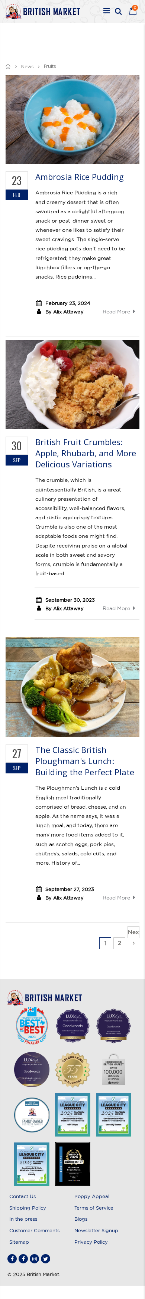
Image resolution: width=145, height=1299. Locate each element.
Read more (116, 312)
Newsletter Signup (96, 1230)
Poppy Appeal (91, 1196)
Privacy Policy (91, 1241)
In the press (23, 1218)
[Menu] (106, 11)
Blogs (80, 1218)
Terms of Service (93, 1207)
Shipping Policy (27, 1207)
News (27, 66)
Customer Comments (34, 1230)
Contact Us (22, 1196)
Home (8, 66)
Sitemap (19, 1241)
